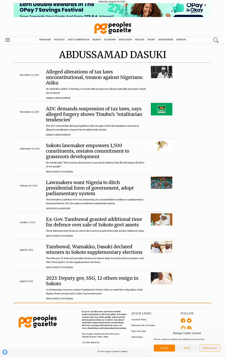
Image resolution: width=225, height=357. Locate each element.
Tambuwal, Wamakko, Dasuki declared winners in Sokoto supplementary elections (94, 249)
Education (125, 39)
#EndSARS (45, 39)
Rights (96, 39)
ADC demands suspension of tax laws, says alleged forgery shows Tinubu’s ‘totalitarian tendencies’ (94, 114)
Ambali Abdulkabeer (58, 98)
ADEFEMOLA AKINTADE (58, 208)
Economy (110, 39)
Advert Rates (137, 337)
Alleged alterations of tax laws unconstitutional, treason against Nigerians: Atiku (94, 77)
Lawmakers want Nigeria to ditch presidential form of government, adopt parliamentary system (90, 187)
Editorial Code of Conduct (143, 325)
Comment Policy (138, 319)
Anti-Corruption (78, 39)
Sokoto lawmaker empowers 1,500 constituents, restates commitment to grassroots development (87, 151)
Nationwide (165, 39)
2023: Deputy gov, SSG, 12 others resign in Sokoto (92, 280)
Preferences (210, 348)
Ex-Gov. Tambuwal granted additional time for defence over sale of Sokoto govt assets (94, 222)
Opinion (181, 39)
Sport (151, 39)
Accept (164, 348)
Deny (187, 348)
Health (139, 39)
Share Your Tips (138, 331)
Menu (12, 41)
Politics (59, 39)
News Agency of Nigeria (59, 171)
